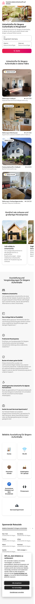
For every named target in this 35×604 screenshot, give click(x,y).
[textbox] (9, 45)
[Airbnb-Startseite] (3, 3)
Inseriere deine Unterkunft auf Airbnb (16, 3)
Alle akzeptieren (17, 583)
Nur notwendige (17, 588)
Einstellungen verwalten (17, 592)
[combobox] (17, 39)
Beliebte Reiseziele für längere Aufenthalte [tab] (14, 528)
